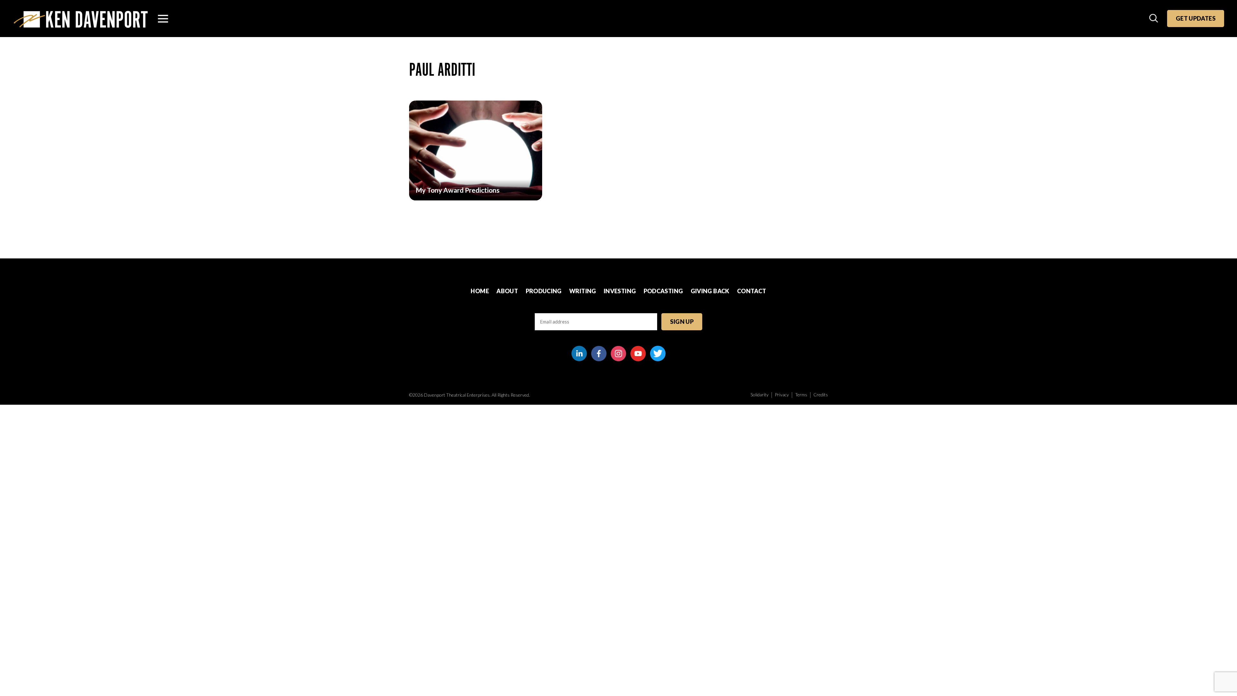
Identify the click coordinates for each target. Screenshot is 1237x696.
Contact (751, 291)
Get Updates (1195, 18)
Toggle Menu (163, 19)
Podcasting (663, 291)
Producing (544, 291)
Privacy (782, 394)
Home (480, 291)
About (507, 291)
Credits (820, 394)
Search (1154, 18)
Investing (620, 291)
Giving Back (710, 291)
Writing (582, 291)
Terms (801, 394)
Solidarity (760, 394)
